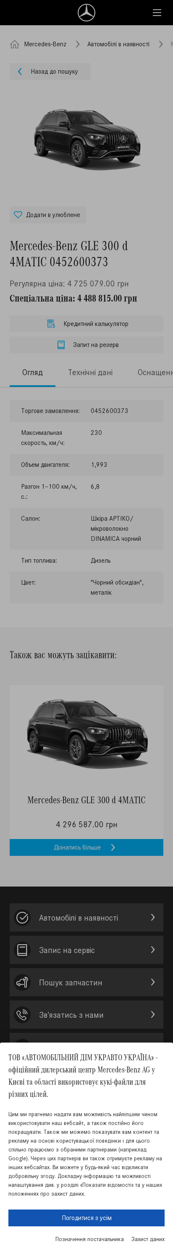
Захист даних (148, 1239)
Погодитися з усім (87, 1218)
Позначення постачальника (89, 1239)
